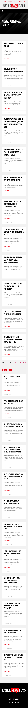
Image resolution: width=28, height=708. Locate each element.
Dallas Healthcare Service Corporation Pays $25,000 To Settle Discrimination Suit (13, 123)
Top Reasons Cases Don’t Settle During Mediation (13, 179)
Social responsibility (9, 1)
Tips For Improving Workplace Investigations (13, 70)
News (5, 21)
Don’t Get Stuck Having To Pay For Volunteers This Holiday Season (13, 152)
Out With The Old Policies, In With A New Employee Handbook (13, 95)
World (25, 1)
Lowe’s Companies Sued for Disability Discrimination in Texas (14, 232)
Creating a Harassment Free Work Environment (12, 313)
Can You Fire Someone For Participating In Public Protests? (13, 286)
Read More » (7, 58)
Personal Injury (11, 23)
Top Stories (19, 1)
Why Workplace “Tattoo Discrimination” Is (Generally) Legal (12, 204)
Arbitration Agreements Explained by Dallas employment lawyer (13, 260)
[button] (2, 10)
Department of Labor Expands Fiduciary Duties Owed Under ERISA (13, 340)
